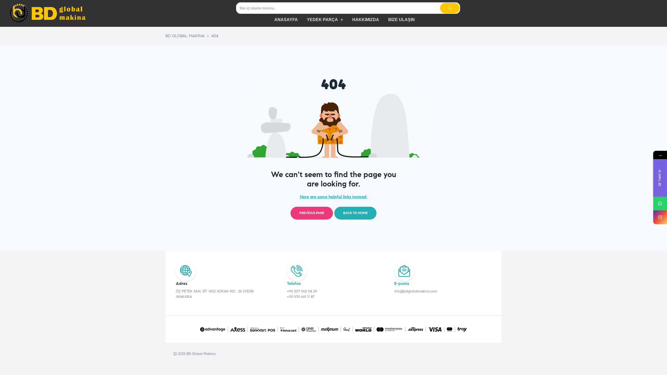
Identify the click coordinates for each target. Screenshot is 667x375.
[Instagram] (660, 217)
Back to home (355, 213)
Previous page (311, 213)
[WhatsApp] (660, 203)
